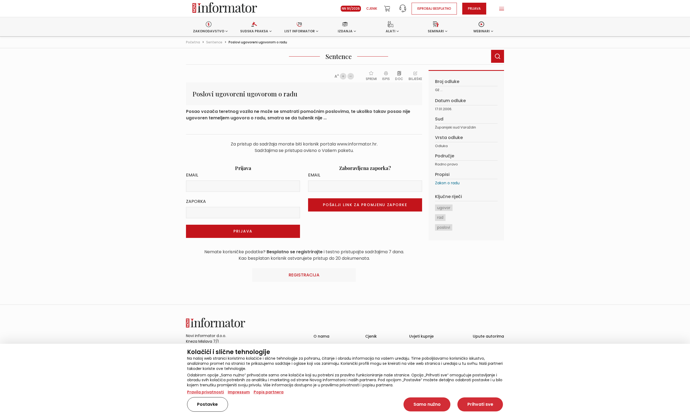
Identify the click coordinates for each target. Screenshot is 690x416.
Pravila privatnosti (205, 392)
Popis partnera (269, 392)
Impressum (239, 392)
